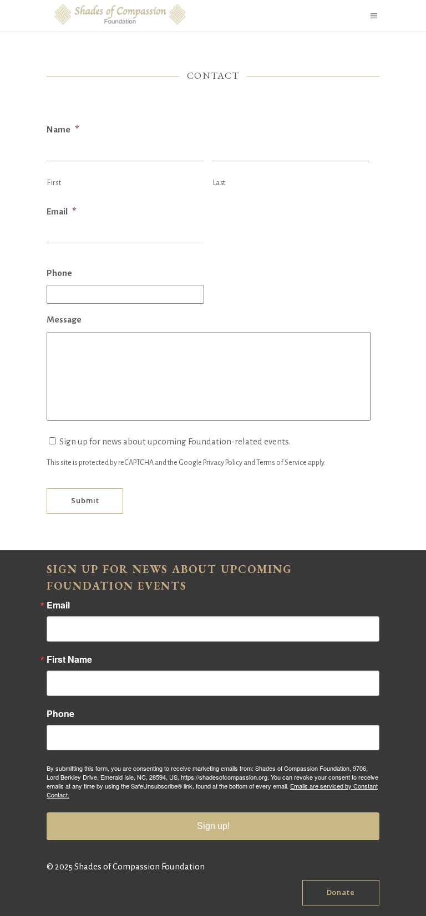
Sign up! (213, 826)
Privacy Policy (222, 463)
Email (61, 211)
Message (64, 319)
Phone (59, 273)
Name (63, 129)
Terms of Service (281, 463)
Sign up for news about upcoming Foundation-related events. (175, 441)
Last (219, 183)
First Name (69, 659)
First (54, 183)
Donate (341, 892)
